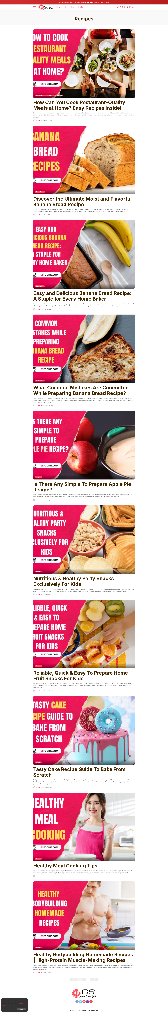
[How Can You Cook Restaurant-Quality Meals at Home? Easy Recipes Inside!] (84, 63)
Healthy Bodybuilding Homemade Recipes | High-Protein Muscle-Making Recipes (83, 957)
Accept (21, 1009)
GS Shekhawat (39, 120)
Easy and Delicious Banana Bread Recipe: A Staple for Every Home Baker (82, 296)
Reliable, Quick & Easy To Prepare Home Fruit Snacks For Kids (80, 675)
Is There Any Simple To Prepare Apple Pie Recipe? (82, 487)
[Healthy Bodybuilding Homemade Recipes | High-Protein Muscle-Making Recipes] (84, 915)
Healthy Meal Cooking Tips (65, 866)
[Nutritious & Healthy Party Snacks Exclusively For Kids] (84, 539)
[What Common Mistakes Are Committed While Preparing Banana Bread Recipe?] (84, 349)
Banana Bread (39, 95)
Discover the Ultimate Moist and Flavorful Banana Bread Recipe (82, 201)
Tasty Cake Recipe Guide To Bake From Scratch (79, 772)
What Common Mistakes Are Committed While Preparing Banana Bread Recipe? (81, 390)
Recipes (49, 95)
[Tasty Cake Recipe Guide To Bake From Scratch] (84, 730)
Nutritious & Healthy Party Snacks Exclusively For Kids (73, 581)
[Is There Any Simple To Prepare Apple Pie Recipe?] (84, 445)
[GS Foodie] (45, 7)
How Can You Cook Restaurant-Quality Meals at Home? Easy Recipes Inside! (79, 105)
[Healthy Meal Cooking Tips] (84, 827)
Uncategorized (58, 95)
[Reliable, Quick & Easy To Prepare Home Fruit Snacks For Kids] (84, 634)
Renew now (88, 2)
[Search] (133, 7)
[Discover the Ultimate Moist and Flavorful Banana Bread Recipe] (84, 160)
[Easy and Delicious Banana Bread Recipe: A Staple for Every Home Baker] (84, 254)
